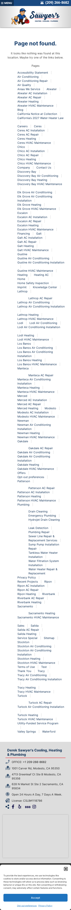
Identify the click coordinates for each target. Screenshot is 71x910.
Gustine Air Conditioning (33, 258)
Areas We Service (28, 89)
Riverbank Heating (29, 602)
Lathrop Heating (28, 314)
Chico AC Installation (31, 151)
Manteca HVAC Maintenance (35, 391)
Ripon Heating (26, 594)
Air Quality (24, 85)
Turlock (22, 695)
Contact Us (43, 167)
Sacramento (25, 606)
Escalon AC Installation (32, 217)
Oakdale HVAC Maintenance (35, 468)
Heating (22, 275)
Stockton (23, 642)
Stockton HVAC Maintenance (36, 662)
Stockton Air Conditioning (34, 646)
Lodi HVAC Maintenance (33, 339)
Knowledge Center (45, 287)
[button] (66, 869)
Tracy (41, 671)
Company (23, 167)
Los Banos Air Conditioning (35, 347)
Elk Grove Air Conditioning (34, 192)
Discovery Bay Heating (32, 180)
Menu (8, 3)
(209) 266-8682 (56, 3)
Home (21, 279)
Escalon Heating (28, 225)
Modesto (50, 408)
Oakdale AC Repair (40, 448)
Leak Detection (38, 528)
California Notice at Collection (37, 114)
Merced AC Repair (29, 404)
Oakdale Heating (28, 464)
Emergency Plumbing (42, 515)
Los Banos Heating (29, 360)
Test (44, 667)
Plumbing (23, 504)
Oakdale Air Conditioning (33, 452)
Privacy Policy (45, 905)
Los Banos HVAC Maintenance (37, 364)
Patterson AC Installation (33, 492)
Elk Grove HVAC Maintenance (36, 208)
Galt (39, 233)
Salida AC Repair (28, 629)
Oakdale (22, 441)
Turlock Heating (27, 715)
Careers (22, 126)
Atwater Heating (28, 101)
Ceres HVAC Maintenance (34, 142)
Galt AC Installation (29, 237)
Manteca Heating (28, 387)
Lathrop (22, 291)
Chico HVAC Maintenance (34, 163)
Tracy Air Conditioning (32, 675)
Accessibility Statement (32, 72)
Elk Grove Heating (29, 204)
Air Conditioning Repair (32, 81)
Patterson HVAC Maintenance (36, 500)
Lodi (20, 323)
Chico (21, 147)
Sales (20, 625)
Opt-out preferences (27, 905)
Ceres (38, 126)
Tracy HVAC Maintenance (33, 691)
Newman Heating (28, 433)
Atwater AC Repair (29, 97)
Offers (21, 473)
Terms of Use (26, 667)
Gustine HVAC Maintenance (35, 270)
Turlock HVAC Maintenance (35, 719)
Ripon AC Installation (30, 585)
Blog (20, 109)
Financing (23, 233)
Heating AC (41, 275)
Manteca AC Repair (40, 375)
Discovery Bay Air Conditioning (37, 175)
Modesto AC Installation (33, 412)
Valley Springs (26, 731)
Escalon (22, 213)
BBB (28, 807)
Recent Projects (27, 581)
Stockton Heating (28, 658)
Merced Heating (27, 408)
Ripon (48, 581)
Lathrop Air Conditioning (33, 302)
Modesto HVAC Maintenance (36, 416)
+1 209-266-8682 (34, 762)
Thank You (24, 671)
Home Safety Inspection (33, 283)
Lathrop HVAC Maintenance (35, 319)
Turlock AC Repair (40, 702)
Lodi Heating (25, 335)
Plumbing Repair (39, 532)
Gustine (22, 254)
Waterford (48, 731)
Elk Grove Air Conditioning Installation (34, 198)
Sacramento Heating (41, 613)
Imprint (22, 287)
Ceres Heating (26, 138)
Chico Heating (26, 159)
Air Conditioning (28, 76)
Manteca (23, 368)
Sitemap (49, 638)
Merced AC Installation (32, 400)
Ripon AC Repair (28, 590)
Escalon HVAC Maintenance (35, 229)
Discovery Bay (26, 171)
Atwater (52, 89)
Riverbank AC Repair (30, 598)
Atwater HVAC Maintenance (35, 105)
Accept (35, 897)
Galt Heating (25, 246)
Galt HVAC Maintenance (33, 250)
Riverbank (48, 594)
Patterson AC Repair (41, 488)
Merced (22, 396)
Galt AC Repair (27, 241)
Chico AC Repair (28, 155)
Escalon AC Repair (29, 221)
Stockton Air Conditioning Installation (34, 652)
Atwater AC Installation (32, 93)
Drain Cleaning (38, 511)
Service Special (27, 638)
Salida (35, 625)
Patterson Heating (29, 496)
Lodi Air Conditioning (43, 323)
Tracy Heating (26, 687)
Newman (23, 420)
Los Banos (24, 343)
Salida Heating (26, 634)
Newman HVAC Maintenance (36, 437)
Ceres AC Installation (31, 130)
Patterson (23, 481)
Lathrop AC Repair (40, 298)
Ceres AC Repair (28, 134)
